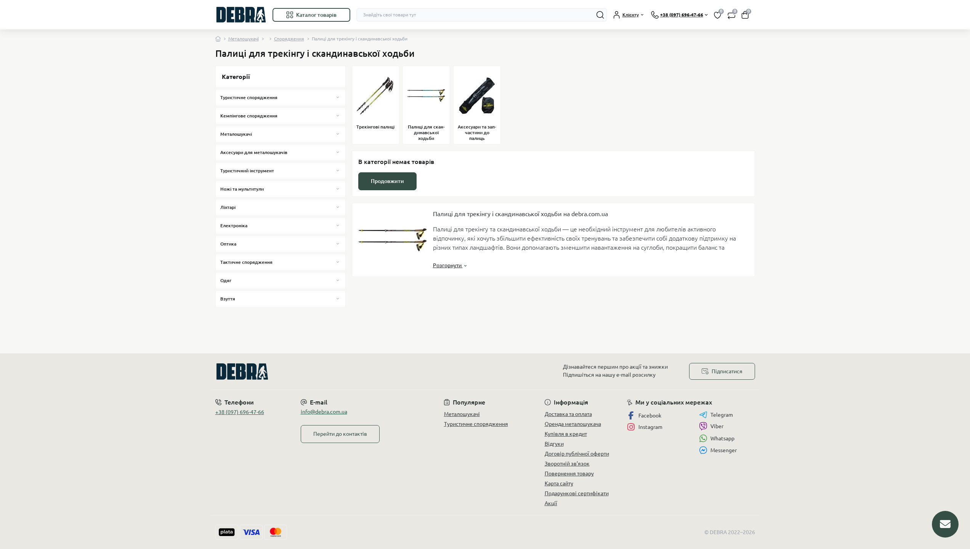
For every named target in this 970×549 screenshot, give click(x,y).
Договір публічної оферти (577, 454)
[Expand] (338, 97)
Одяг (225, 280)
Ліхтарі (228, 207)
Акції (551, 503)
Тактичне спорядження (246, 262)
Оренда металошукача (573, 424)
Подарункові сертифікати (577, 493)
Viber (716, 426)
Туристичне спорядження (248, 97)
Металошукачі (243, 38)
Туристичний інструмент (247, 170)
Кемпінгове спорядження (248, 115)
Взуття (227, 298)
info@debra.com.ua (324, 412)
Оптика (228, 243)
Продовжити (387, 181)
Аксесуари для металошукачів (253, 152)
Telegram (721, 415)
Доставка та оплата (568, 414)
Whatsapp (722, 438)
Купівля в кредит (566, 434)
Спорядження (289, 38)
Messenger (723, 450)
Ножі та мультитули (242, 188)
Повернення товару (569, 473)
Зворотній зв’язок (567, 464)
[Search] (600, 15)
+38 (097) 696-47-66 (239, 412)
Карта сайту (559, 483)
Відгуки (554, 444)
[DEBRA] (348, 371)
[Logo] (240, 14)
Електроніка (233, 225)
